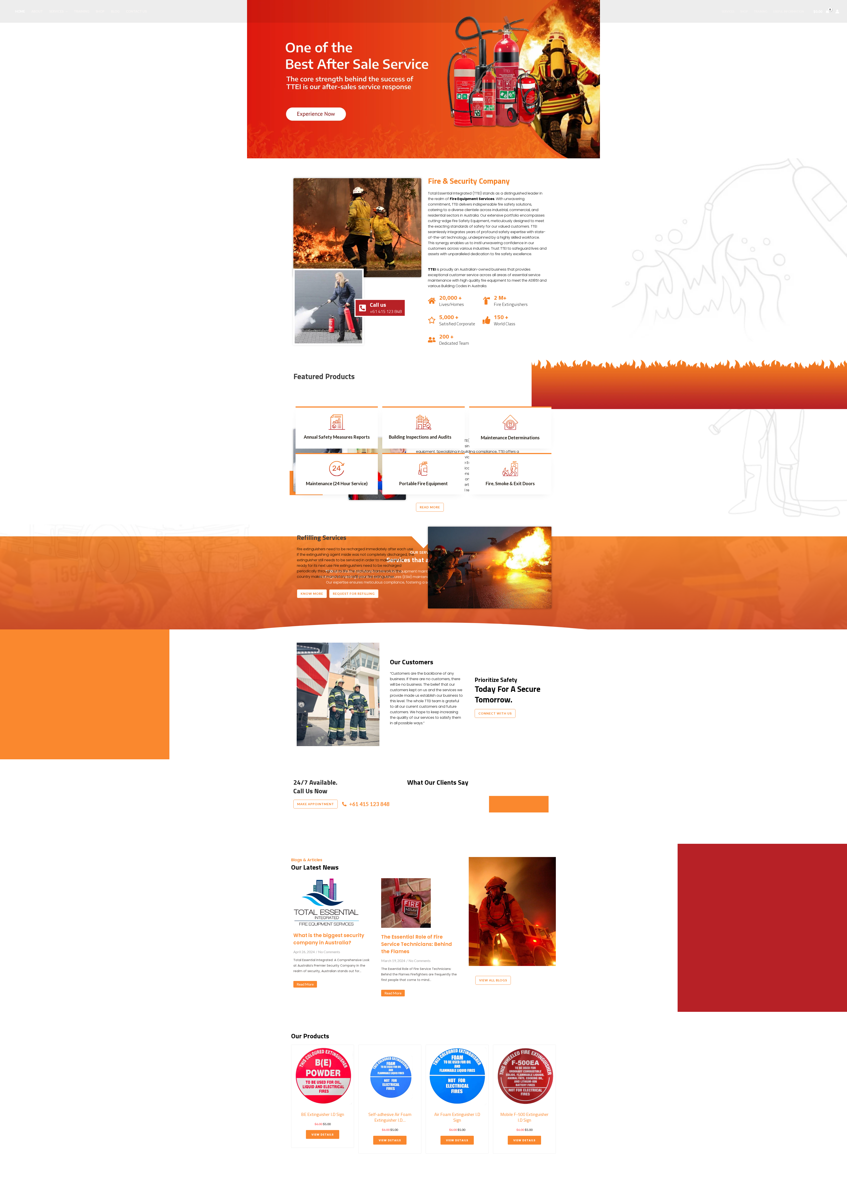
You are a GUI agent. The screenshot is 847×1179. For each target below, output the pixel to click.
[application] (66, 11)
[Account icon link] (837, 11)
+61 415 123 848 (369, 804)
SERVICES (56, 11)
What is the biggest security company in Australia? (328, 939)
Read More (305, 984)
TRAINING (81, 11)
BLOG (115, 11)
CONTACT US (136, 11)
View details (322, 1140)
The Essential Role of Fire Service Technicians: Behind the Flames (416, 944)
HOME (20, 11)
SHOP (100, 11)
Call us (378, 304)
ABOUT (37, 11)
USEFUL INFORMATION (788, 11)
